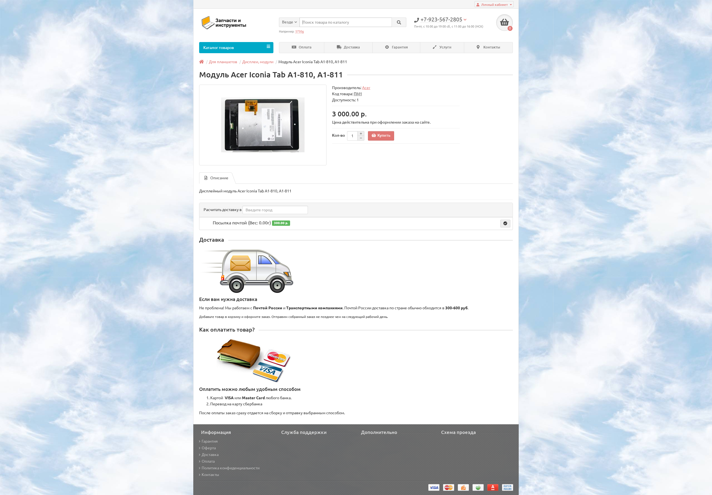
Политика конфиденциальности (230, 468)
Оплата (305, 47)
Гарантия (399, 47)
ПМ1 (358, 94)
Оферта (209, 448)
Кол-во (338, 135)
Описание (219, 178)
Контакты (491, 47)
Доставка (351, 47)
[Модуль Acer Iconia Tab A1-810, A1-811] (263, 125)
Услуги (445, 47)
